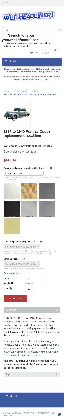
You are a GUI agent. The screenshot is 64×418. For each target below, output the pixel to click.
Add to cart (15, 298)
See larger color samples (20, 151)
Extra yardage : (12, 259)
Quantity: (8, 288)
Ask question (45, 71)
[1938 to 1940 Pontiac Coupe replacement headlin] (17, 114)
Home (7, 69)
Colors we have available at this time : (25, 168)
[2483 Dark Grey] (46, 191)
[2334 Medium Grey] (46, 209)
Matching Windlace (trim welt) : (21, 241)
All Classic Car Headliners (27, 91)
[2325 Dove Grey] (29, 209)
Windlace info (28, 71)
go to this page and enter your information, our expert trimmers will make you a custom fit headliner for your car (31, 351)
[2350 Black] (12, 209)
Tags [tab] (8, 374)
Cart (56, 71)
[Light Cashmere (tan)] (12, 226)
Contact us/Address (23, 69)
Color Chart (42, 69)
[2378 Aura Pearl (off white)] (12, 191)
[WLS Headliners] (28, 16)
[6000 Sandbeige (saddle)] (29, 191)
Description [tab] (11, 310)
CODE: (7, 278)
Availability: (9, 283)
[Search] (59, 30)
